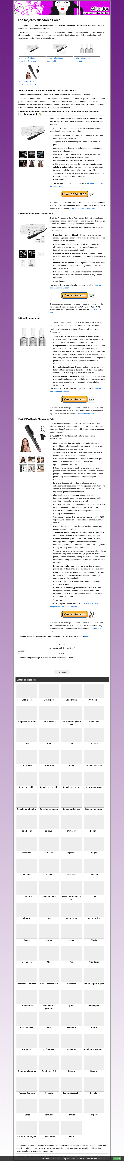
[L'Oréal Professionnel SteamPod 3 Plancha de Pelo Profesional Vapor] (32, 48)
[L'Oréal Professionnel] (75, 399)
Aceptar (117, 1158)
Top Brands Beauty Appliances (83, 208)
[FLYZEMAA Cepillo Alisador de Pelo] (22, 459)
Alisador (99, 9)
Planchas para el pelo (86, 414)
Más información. (101, 1159)
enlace (87, 636)
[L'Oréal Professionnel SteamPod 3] (59, 48)
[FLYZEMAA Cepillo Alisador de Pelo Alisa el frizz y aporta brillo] (32, 71)
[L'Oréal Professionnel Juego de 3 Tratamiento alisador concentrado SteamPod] (87, 48)
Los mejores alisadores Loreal (39, 20)
